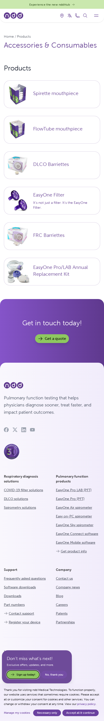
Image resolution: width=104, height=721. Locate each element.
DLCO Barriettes (51, 164)
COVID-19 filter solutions (23, 490)
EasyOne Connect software (77, 534)
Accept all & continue (80, 712)
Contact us (64, 578)
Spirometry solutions (20, 507)
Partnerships (65, 622)
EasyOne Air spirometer (74, 507)
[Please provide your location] (62, 15)
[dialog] (52, 702)
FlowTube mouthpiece (57, 128)
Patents (61, 613)
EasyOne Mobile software (75, 542)
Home (9, 36)
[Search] (85, 15)
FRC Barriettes (49, 235)
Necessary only (47, 712)
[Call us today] (77, 15)
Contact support (21, 613)
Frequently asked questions (25, 578)
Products (24, 36)
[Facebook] (6, 429)
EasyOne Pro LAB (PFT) (73, 490)
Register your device (24, 622)
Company (63, 570)
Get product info (74, 551)
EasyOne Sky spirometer (74, 525)
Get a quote (55, 338)
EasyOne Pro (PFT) (70, 499)
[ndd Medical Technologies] (52, 385)
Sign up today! (25, 674)
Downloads (12, 596)
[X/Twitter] (15, 429)
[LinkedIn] (23, 429)
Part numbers (14, 605)
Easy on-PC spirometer (74, 516)
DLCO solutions (16, 499)
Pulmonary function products (72, 478)
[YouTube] (32, 429)
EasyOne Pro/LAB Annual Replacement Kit (60, 271)
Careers (62, 605)
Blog (59, 596)
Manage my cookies (17, 712)
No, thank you (54, 674)
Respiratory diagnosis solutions (21, 478)
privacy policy (86, 704)
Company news (68, 587)
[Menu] (96, 15)
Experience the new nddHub (49, 4)
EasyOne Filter (48, 194)
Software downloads (20, 587)
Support (10, 570)
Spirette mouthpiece (55, 93)
